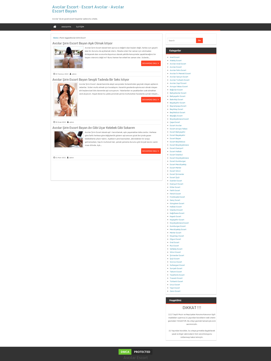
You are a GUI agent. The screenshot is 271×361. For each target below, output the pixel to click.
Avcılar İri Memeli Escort (180, 73)
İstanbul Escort (176, 209)
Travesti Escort (176, 278)
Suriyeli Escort (176, 268)
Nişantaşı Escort (177, 235)
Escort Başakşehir (177, 135)
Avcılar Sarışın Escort (179, 76)
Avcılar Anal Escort (178, 63)
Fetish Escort (175, 193)
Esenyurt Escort (176, 183)
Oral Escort (174, 242)
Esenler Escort (176, 180)
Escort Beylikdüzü (177, 141)
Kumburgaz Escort (178, 226)
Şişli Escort (175, 258)
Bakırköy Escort (176, 99)
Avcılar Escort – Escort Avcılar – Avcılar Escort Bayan (88, 9)
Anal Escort (175, 57)
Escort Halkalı (176, 151)
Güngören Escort (177, 203)
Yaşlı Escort (175, 287)
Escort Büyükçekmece (179, 144)
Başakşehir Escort (177, 102)
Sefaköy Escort (176, 248)
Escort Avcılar (176, 125)
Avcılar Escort (176, 66)
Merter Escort (175, 232)
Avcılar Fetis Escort (178, 70)
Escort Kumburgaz (178, 161)
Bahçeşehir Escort (177, 96)
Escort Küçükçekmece (179, 157)
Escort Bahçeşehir (177, 131)
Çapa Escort (175, 122)
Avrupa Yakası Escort (179, 86)
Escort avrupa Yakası (178, 128)
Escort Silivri (175, 170)
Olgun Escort (175, 239)
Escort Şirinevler (177, 174)
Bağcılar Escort (176, 89)
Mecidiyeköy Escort (178, 229)
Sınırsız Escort (176, 261)
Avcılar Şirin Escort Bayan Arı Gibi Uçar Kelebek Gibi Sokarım (93, 127)
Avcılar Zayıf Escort (178, 83)
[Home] (55, 26)
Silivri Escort (175, 252)
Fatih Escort (175, 190)
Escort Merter (175, 167)
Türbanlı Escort (176, 281)
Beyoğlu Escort (176, 115)
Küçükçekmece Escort (179, 222)
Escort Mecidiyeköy (178, 164)
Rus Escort (174, 245)
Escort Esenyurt (176, 148)
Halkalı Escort (176, 206)
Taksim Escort (176, 271)
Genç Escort (175, 200)
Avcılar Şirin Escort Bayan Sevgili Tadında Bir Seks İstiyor (90, 79)
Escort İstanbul (176, 154)
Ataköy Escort (176, 60)
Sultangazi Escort (177, 265)
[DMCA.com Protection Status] (135, 351)
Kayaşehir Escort (177, 219)
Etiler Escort (175, 187)
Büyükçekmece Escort (179, 118)
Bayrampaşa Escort (178, 105)
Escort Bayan (175, 138)
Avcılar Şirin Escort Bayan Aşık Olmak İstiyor (82, 43)
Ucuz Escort (175, 284)
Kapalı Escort (175, 216)
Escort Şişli (175, 177)
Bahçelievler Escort (178, 92)
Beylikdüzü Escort (177, 112)
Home (55, 37)
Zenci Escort (175, 291)
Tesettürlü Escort (177, 274)
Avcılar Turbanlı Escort (179, 79)
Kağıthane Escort (177, 213)
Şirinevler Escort (177, 255)
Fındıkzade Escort (177, 196)
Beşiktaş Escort (176, 109)
